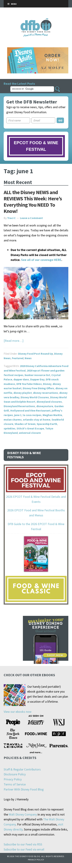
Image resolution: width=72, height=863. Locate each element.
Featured (17, 358)
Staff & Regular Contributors (22, 769)
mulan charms (13, 419)
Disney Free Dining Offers (38, 388)
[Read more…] (13, 341)
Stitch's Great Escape (30, 428)
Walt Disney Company (23, 814)
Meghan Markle (52, 415)
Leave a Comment (31, 218)
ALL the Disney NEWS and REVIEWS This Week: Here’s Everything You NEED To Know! (33, 201)
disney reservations (45, 392)
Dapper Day (37, 379)
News (28, 358)
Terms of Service (15, 784)
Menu (14, 4)
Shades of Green (25, 424)
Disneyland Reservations (19, 406)
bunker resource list (37, 375)
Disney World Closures (35, 397)
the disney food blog (36, 20)
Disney (47, 384)
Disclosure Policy (15, 774)
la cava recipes (32, 415)
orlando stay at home (36, 419)
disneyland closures (49, 401)
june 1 (17, 415)
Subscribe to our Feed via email (24, 849)
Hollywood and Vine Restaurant (30, 410)
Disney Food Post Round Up (35, 353)
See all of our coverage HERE (41, 260)
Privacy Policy (13, 779)
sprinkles (9, 428)
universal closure (30, 432)
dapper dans (21, 379)
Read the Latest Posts (19, 84)
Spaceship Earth (47, 424)
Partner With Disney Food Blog (24, 789)
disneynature (44, 406)
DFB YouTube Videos (29, 384)
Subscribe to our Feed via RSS (23, 844)
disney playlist (22, 392)
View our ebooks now (17, 712)
